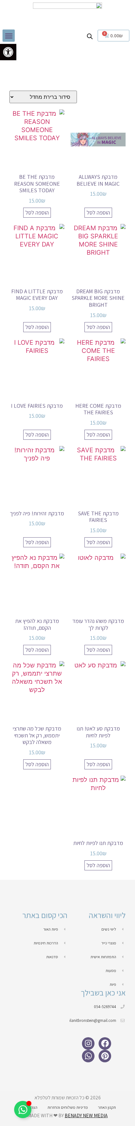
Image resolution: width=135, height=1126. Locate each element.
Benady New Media (86, 1115)
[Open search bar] (90, 36)
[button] (9, 35)
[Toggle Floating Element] (22, 1109)
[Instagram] (88, 1043)
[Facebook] (105, 1043)
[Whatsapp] (88, 1056)
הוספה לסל (98, 212)
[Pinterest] (105, 1056)
